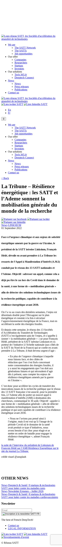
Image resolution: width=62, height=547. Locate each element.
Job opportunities (23, 53)
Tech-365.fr (21, 74)
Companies (20, 59)
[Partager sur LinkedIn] (13, 222)
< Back (5, 178)
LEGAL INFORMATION (22, 528)
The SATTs (21, 50)
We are (11, 44)
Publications (21, 89)
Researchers (21, 62)
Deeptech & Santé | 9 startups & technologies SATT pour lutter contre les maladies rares (28, 487)
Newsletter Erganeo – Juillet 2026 (25, 491)
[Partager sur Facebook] (14, 219)
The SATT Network (25, 47)
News (11, 80)
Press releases (22, 86)
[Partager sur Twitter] (38, 219)
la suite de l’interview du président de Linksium (26, 445)
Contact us (13, 92)
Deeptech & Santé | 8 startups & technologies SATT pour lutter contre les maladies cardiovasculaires (29, 496)
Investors (19, 68)
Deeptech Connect (24, 77)
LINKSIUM (14, 225)
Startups (19, 65)
